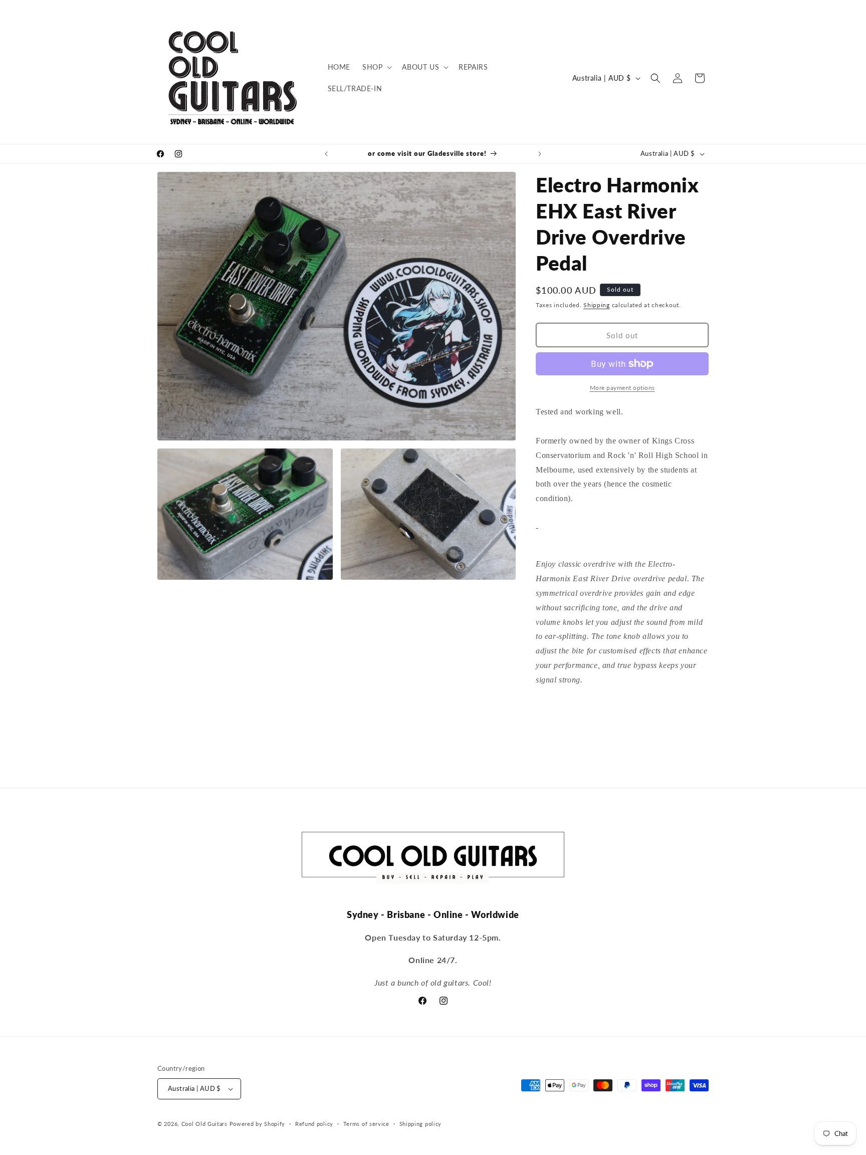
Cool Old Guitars (204, 1123)
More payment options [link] (622, 387)
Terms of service (366, 1123)
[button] (376, 67)
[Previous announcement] (326, 153)
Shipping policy (420, 1123)
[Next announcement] (540, 153)
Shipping (596, 305)
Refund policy (314, 1123)
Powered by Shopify (258, 1123)
